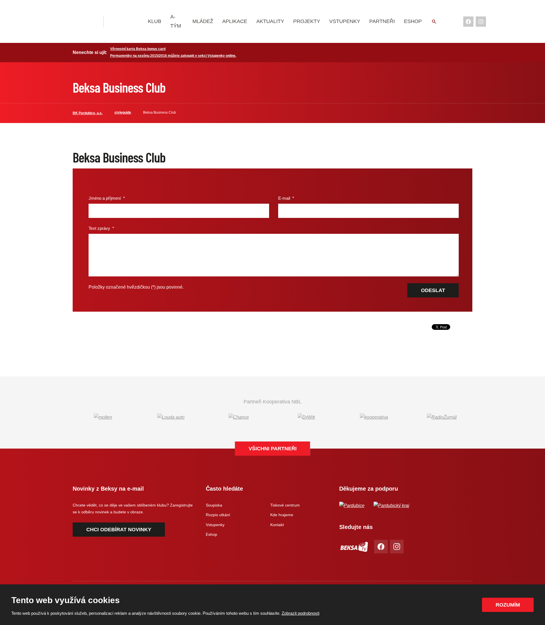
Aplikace (234, 21)
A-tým (175, 21)
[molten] (103, 417)
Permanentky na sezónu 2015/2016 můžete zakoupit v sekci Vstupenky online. (173, 56)
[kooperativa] (374, 417)
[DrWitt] (306, 417)
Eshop (413, 21)
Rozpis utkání (218, 514)
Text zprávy (101, 228)
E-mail (286, 198)
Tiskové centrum (285, 505)
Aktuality (270, 21)
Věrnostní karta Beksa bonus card (137, 49)
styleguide (122, 112)
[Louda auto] (171, 417)
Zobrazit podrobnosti (300, 613)
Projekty (306, 21)
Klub (154, 21)
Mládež (202, 21)
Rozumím (508, 605)
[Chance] (238, 417)
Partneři (382, 21)
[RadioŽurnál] (442, 417)
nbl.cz (126, 21)
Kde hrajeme (281, 514)
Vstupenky (344, 21)
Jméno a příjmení (107, 198)
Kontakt (277, 524)
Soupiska (214, 505)
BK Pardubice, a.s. (87, 113)
